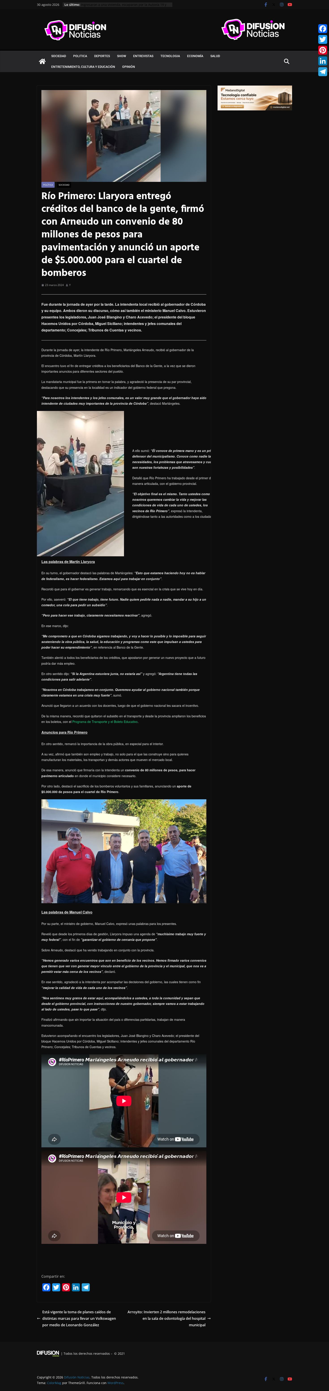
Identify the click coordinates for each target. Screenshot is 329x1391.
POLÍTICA (48, 184)
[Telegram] (322, 71)
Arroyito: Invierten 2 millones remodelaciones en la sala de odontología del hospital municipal (166, 1318)
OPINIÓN (128, 67)
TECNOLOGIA (170, 56)
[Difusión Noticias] (42, 61)
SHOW (121, 56)
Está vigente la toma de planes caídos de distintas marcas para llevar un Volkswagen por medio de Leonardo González (79, 1318)
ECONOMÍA (195, 56)
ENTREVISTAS (143, 56)
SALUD (215, 56)
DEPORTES (102, 56)
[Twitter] (322, 39)
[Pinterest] (322, 50)
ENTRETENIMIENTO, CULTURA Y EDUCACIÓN (83, 67)
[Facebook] (322, 28)
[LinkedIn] (322, 61)
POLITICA (80, 56)
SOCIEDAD (58, 56)
